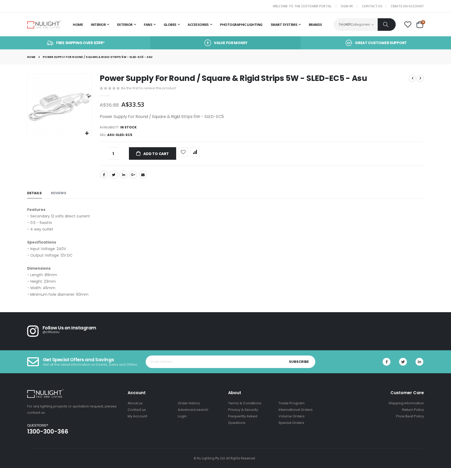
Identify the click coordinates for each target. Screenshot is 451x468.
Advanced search (193, 409)
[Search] (387, 24)
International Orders (295, 409)
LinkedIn (123, 174)
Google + (133, 174)
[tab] (34, 193)
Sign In (347, 6)
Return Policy (413, 409)
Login (182, 416)
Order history (189, 403)
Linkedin (419, 362)
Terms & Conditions (244, 403)
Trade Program (291, 403)
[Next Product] (420, 78)
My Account (137, 416)
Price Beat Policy (410, 416)
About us (135, 403)
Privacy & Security (243, 409)
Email (143, 174)
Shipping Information (406, 403)
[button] (87, 133)
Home (31, 57)
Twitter (114, 174)
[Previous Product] (412, 78)
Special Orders (291, 422)
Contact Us (372, 6)
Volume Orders (291, 416)
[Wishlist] (407, 25)
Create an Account (407, 6)
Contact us (137, 409)
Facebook (104, 174)
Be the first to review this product (148, 88)
